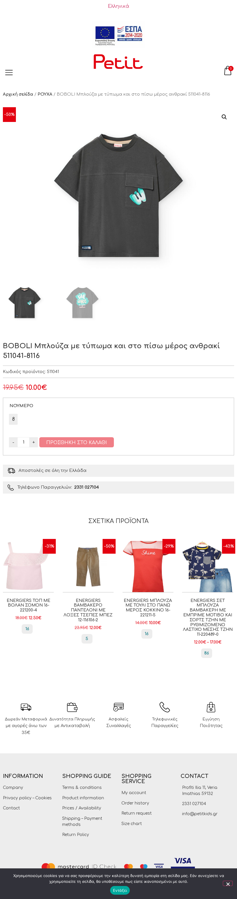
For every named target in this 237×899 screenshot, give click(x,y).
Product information (83, 798)
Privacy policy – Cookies (27, 798)
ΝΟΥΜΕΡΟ (21, 406)
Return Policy (75, 835)
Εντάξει (120, 890)
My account (133, 793)
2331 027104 (86, 487)
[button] (224, 117)
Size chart (131, 824)
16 (27, 629)
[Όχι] (228, 883)
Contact (11, 808)
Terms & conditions (82, 787)
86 (206, 653)
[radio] (13, 419)
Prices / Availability (81, 808)
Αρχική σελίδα (18, 94)
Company (13, 787)
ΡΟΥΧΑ (45, 94)
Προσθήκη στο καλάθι (76, 442)
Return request (136, 813)
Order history (135, 803)
